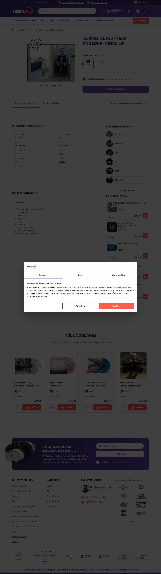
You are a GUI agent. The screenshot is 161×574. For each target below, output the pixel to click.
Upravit (78, 306)
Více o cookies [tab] (118, 275)
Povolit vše (116, 306)
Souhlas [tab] (42, 275)
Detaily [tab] (80, 275)
